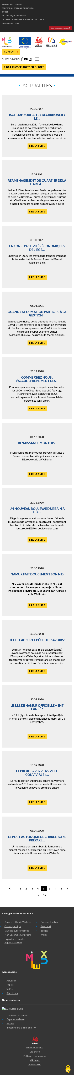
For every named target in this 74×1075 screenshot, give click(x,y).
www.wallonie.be (35, 1040)
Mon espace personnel (60, 28)
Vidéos (10, 989)
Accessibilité (34, 1064)
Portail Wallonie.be (12, 4)
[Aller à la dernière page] (44, 895)
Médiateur (35, 1060)
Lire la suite (37, 146)
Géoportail (46, 926)
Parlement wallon (49, 922)
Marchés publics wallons (16, 930)
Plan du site (12, 993)
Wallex (44, 935)
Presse (10, 1023)
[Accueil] (37, 38)
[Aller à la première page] (8, 888)
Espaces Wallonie (15, 1019)
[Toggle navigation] (37, 59)
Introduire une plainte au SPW (21, 1027)
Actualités (12, 980)
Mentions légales (34, 1047)
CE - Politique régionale (14, 16)
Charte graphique (12, 926)
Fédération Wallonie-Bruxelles (18, 8)
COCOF (5, 12)
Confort (11, 51)
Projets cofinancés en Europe (24, 67)
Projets (10, 985)
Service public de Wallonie (17, 922)
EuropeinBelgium (10, 23)
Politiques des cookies (34, 1056)
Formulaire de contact (17, 1015)
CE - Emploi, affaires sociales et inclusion (23, 19)
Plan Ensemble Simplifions (17, 935)
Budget (44, 930)
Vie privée (35, 1051)
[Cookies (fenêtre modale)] (68, 1069)
